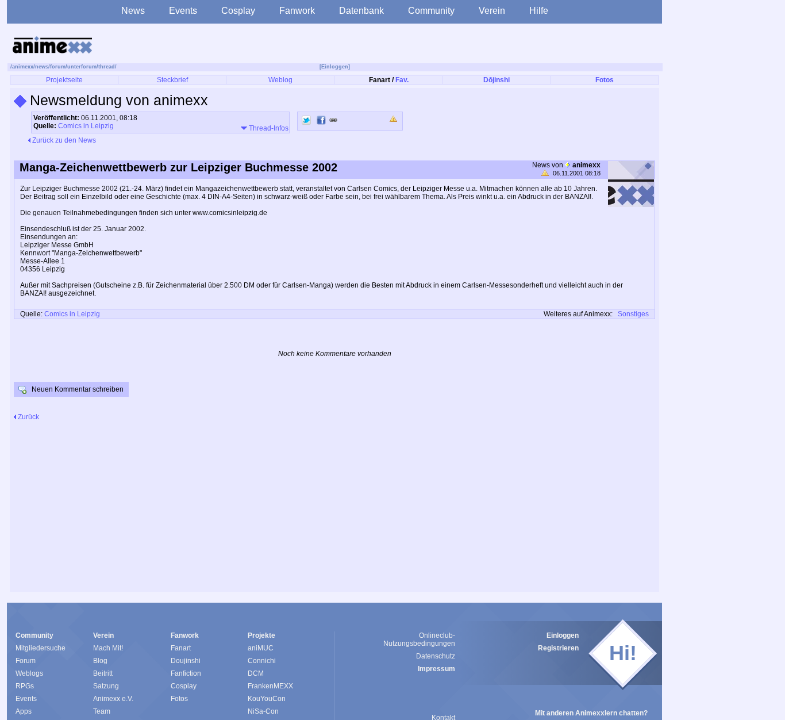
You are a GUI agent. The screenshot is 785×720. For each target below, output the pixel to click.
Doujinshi (186, 661)
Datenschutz (435, 656)
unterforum (82, 67)
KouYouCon (267, 699)
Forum (26, 661)
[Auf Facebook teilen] (321, 120)
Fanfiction (186, 673)
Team (101, 711)
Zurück (27, 417)
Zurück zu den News (63, 140)
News (133, 11)
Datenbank (361, 11)
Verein (492, 11)
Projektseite (64, 80)
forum (58, 67)
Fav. (402, 80)
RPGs (25, 686)
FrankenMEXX (270, 686)
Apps (24, 711)
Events (183, 11)
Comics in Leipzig (86, 126)
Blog (100, 661)
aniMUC (261, 648)
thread (106, 67)
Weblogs (29, 673)
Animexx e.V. (113, 699)
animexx (22, 67)
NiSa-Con (263, 711)
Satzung (106, 686)
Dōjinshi (496, 80)
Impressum (436, 669)
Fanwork (297, 11)
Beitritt (103, 673)
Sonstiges (633, 314)
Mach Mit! (108, 648)
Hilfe (538, 11)
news (41, 67)
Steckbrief (172, 80)
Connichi (262, 661)
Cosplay (238, 11)
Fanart (181, 648)
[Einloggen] (335, 67)
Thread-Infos (267, 128)
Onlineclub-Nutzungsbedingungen (419, 639)
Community (431, 11)
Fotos (604, 80)
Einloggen (563, 635)
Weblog (280, 80)
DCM (256, 673)
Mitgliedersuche (41, 648)
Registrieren (558, 648)
